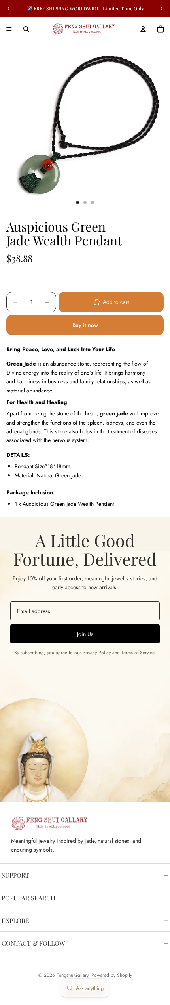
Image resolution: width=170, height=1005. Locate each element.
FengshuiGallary (72, 975)
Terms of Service (137, 652)
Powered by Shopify (111, 975)
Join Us (85, 634)
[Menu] (9, 29)
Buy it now (85, 325)
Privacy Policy (97, 652)
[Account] (143, 29)
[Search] (26, 29)
